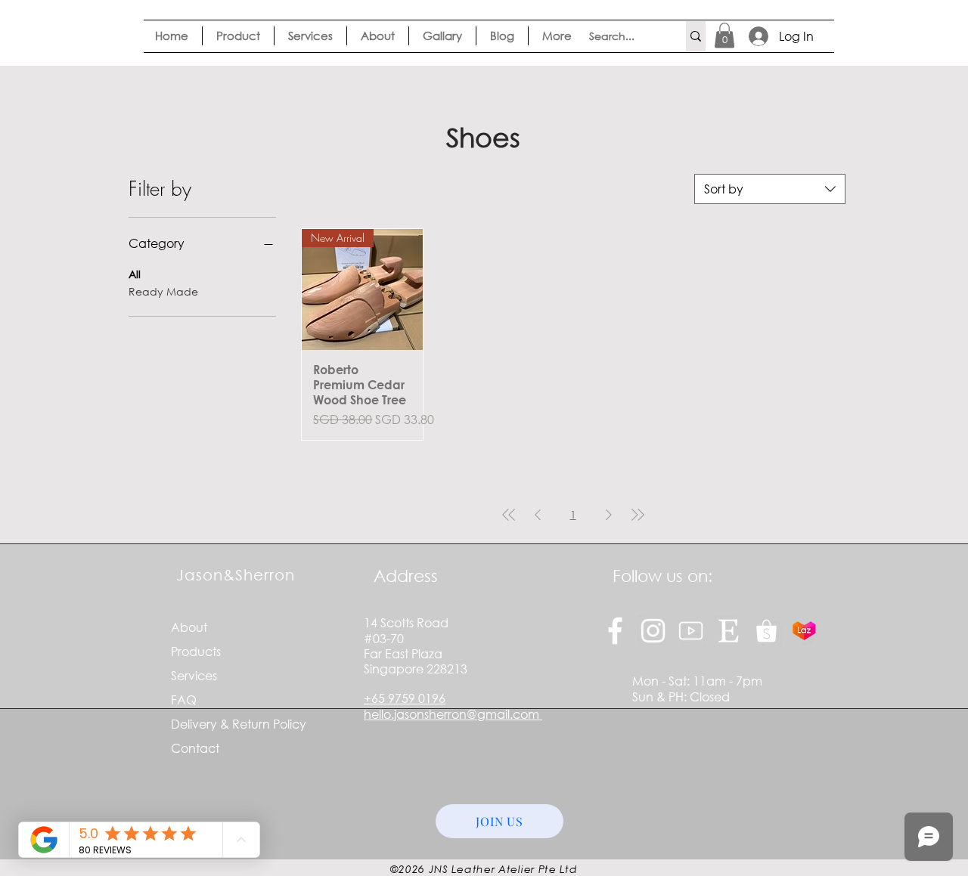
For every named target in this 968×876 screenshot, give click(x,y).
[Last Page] (637, 514)
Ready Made (163, 291)
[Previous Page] (538, 514)
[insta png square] (653, 630)
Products (196, 651)
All (135, 274)
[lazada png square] (804, 630)
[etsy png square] (728, 630)
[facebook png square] (615, 630)
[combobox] (769, 189)
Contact (195, 748)
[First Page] (509, 514)
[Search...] (696, 36)
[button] (724, 35)
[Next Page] (609, 514)
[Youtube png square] (690, 630)
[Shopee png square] (766, 630)
